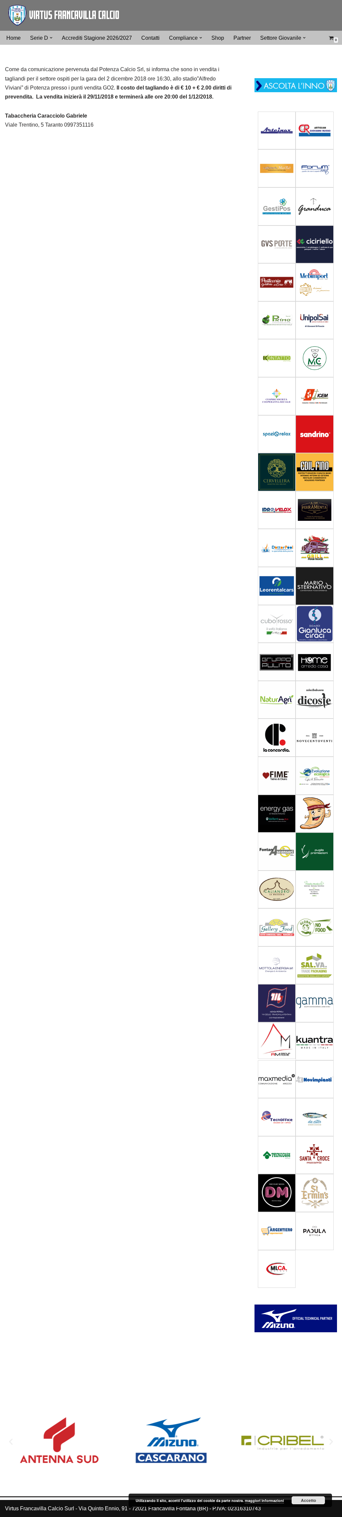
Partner (242, 38)
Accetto (308, 1500)
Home (13, 38)
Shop (217, 38)
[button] (51, 37)
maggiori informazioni (264, 1500)
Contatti (150, 38)
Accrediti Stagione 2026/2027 (97, 38)
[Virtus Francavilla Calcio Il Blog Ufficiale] (63, 15)
